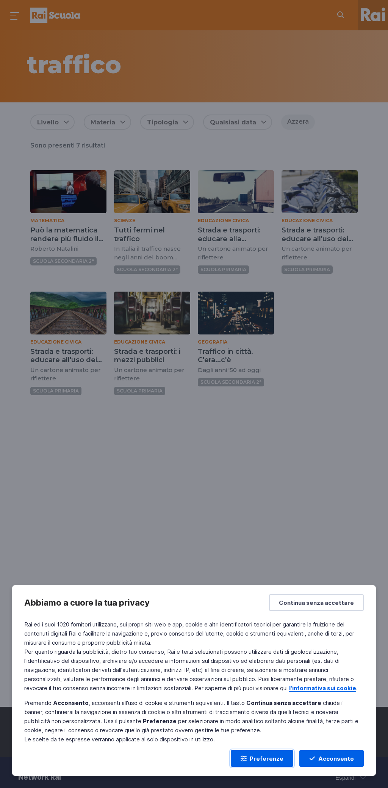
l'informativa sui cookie (322, 688)
